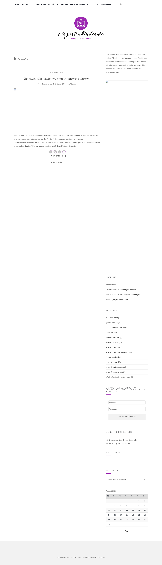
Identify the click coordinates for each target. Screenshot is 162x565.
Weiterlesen (57, 156)
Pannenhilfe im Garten (115, 327)
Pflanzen (109, 332)
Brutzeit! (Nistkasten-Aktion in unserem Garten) (57, 78)
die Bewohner (57, 72)
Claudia (73, 84)
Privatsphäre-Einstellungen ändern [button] (121, 289)
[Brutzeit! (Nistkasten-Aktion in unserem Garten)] (57, 108)
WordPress (101, 557)
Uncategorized (112, 357)
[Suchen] (146, 4)
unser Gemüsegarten (115, 367)
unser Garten (21, 4)
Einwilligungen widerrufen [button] (117, 299)
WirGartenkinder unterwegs (118, 377)
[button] (50, 151)
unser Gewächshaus (114, 372)
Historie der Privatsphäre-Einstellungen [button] (123, 294)
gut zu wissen (104, 4)
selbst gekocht (112, 342)
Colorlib (85, 557)
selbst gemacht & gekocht (75, 4)
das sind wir (111, 285)
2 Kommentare (57, 162)
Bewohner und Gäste (46, 4)
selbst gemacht (112, 347)
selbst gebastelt (112, 337)
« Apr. (126, 531)
